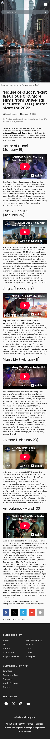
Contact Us (25, 731)
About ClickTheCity (15, 724)
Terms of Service (35, 724)
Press (34, 727)
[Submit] (45, 12)
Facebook (19, 603)
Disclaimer (24, 727)
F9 (20, 249)
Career (41, 727)
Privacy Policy (11, 727)
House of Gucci (30, 182)
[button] (6, 612)
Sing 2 (34, 320)
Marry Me (39, 396)
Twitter (27, 603)
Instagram (39, 603)
